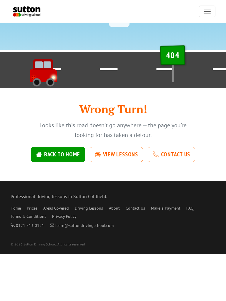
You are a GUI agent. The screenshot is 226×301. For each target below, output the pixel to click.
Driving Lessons (89, 208)
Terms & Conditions (28, 216)
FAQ (190, 208)
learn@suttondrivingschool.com (84, 225)
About (114, 208)
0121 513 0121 (30, 225)
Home (16, 208)
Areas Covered (56, 208)
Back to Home (62, 154)
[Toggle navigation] (207, 11)
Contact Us (175, 154)
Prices (32, 208)
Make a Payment (165, 208)
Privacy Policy (64, 216)
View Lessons (120, 154)
